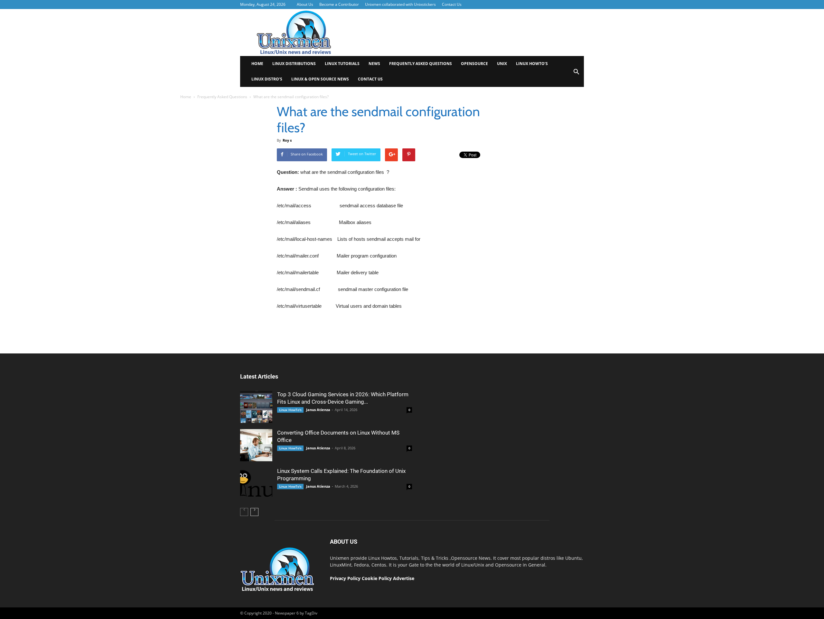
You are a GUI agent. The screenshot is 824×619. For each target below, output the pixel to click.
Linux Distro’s (266, 79)
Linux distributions (294, 63)
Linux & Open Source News (320, 79)
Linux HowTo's (290, 410)
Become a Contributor (339, 4)
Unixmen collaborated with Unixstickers (400, 4)
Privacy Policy (345, 578)
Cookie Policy (377, 578)
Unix (502, 63)
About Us (305, 4)
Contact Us (452, 4)
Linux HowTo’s (532, 63)
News (374, 63)
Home (257, 63)
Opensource (474, 63)
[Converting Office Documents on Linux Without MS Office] (256, 445)
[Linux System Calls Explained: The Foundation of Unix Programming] (256, 483)
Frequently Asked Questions (420, 63)
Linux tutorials (342, 63)
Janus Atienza (318, 409)
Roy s (287, 140)
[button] (576, 74)
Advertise (403, 578)
